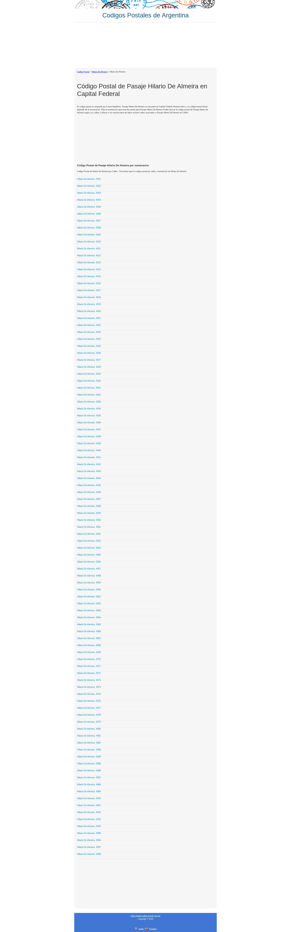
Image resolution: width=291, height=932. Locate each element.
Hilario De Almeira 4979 (89, 721)
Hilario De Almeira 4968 (89, 645)
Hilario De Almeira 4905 (89, 206)
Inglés (141, 929)
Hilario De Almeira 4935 (89, 415)
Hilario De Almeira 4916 (89, 283)
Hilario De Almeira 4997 (89, 847)
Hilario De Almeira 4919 (89, 304)
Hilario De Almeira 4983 (89, 749)
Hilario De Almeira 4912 (89, 255)
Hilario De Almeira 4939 (89, 443)
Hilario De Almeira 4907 (89, 220)
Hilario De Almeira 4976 (89, 701)
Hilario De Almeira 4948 (89, 506)
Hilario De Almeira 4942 (89, 464)
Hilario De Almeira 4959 (89, 582)
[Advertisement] (145, 45)
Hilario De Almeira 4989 (89, 791)
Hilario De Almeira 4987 (89, 777)
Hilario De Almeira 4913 (89, 262)
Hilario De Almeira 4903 (89, 193)
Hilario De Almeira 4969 (89, 652)
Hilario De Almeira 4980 (89, 728)
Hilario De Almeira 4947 (89, 499)
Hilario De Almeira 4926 (89, 353)
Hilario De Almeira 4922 (89, 325)
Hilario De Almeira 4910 (89, 241)
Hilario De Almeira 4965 (89, 624)
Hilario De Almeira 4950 (89, 520)
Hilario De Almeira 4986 (89, 770)
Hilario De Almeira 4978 (89, 715)
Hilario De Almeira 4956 (89, 561)
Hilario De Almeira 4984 (89, 756)
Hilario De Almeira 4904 (89, 200)
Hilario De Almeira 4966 (89, 631)
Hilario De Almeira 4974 (89, 687)
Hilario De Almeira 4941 (89, 457)
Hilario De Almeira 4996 (89, 840)
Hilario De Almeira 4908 (89, 227)
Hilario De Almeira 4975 (89, 694)
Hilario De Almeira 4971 (89, 666)
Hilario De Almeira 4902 (89, 186)
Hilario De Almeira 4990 (89, 798)
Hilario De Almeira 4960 (89, 589)
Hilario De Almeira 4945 (89, 485)
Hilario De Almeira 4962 (89, 603)
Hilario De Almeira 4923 (89, 332)
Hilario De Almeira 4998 (89, 854)
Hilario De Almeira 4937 (89, 429)
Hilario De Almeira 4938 (89, 436)
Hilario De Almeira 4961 (89, 596)
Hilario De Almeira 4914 (89, 269)
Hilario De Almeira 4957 (89, 568)
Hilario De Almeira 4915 (89, 276)
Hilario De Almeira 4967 (89, 638)
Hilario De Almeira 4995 (89, 833)
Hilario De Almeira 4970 (89, 659)
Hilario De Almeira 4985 (89, 763)
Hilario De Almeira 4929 (89, 373)
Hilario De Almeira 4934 (89, 408)
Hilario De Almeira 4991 (89, 805)
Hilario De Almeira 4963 (89, 610)
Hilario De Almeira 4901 (89, 179)
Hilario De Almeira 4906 (89, 213)
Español (152, 929)
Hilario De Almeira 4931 (89, 387)
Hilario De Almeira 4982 (89, 742)
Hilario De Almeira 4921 (89, 318)
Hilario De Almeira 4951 (89, 527)
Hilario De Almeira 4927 (89, 360)
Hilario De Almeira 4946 (89, 492)
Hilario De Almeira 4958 (89, 575)
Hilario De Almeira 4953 (89, 541)
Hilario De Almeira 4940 (89, 450)
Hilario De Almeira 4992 (89, 812)
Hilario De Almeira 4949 (89, 513)
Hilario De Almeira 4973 (89, 680)
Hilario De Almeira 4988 (89, 784)
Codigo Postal (83, 72)
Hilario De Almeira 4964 (89, 617)
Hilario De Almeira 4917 (89, 290)
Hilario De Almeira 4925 (89, 346)
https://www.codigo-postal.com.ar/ (145, 916)
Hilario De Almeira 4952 (89, 534)
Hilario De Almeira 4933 (89, 401)
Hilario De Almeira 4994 (89, 826)
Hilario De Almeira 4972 (89, 673)
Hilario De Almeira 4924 (89, 339)
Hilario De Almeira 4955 (89, 554)
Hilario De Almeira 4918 (89, 297)
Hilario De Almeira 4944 (89, 478)
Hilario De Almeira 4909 (89, 234)
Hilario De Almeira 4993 (89, 819)
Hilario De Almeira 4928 (89, 367)
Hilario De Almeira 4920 (89, 311)
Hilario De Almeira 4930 (89, 380)
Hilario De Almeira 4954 (89, 547)
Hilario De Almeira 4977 (89, 708)
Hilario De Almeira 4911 (89, 248)
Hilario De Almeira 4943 (89, 471)
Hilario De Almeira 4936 (89, 422)
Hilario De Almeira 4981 (89, 735)
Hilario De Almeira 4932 (89, 394)
